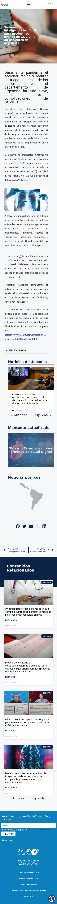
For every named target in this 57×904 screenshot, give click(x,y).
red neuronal (29, 125)
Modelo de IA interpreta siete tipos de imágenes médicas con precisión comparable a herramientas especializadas (25, 778)
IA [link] (20, 255)
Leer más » (18, 411)
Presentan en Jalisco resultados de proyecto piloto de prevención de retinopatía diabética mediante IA (30, 399)
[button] (28, 3)
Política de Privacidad (39, 829)
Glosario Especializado (28, 879)
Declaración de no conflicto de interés (28, 891)
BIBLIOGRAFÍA (17, 350)
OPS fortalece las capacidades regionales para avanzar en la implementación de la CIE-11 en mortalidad (28, 722)
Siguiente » (43, 415)
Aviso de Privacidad (28, 885)
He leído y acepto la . (27, 829)
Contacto (28, 897)
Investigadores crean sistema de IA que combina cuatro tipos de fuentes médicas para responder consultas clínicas (28, 611)
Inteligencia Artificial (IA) (18, 158)
